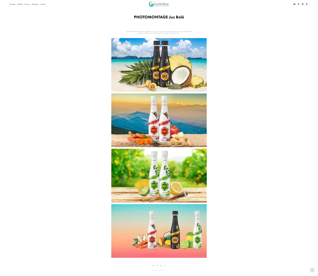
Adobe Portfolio (162, 270)
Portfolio (20, 4)
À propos (12, 4)
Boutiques (35, 4)
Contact (42, 4)
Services (27, 4)
